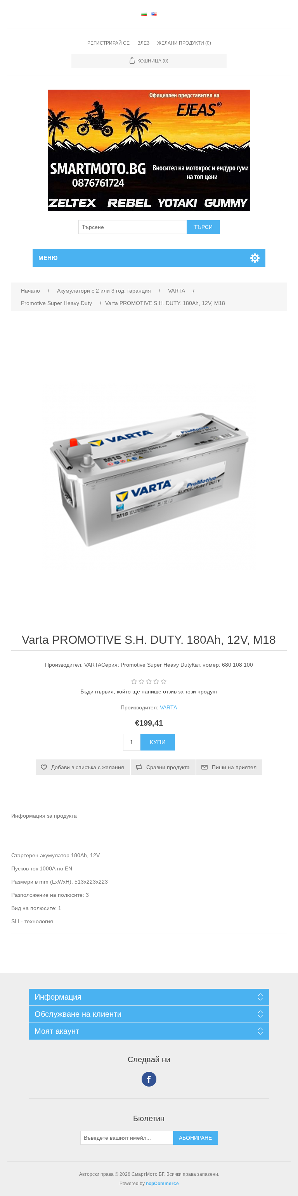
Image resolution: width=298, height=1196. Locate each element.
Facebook (149, 1079)
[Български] (144, 14)
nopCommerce (162, 1183)
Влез (143, 43)
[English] (154, 14)
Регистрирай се (108, 43)
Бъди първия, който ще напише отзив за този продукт (148, 691)
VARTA (168, 707)
